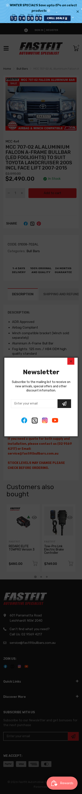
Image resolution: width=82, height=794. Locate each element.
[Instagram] (45, 420)
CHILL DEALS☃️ (53, 18)
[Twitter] (34, 420)
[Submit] (64, 403)
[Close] (70, 361)
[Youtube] (55, 420)
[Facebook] (24, 420)
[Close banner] (78, 11)
